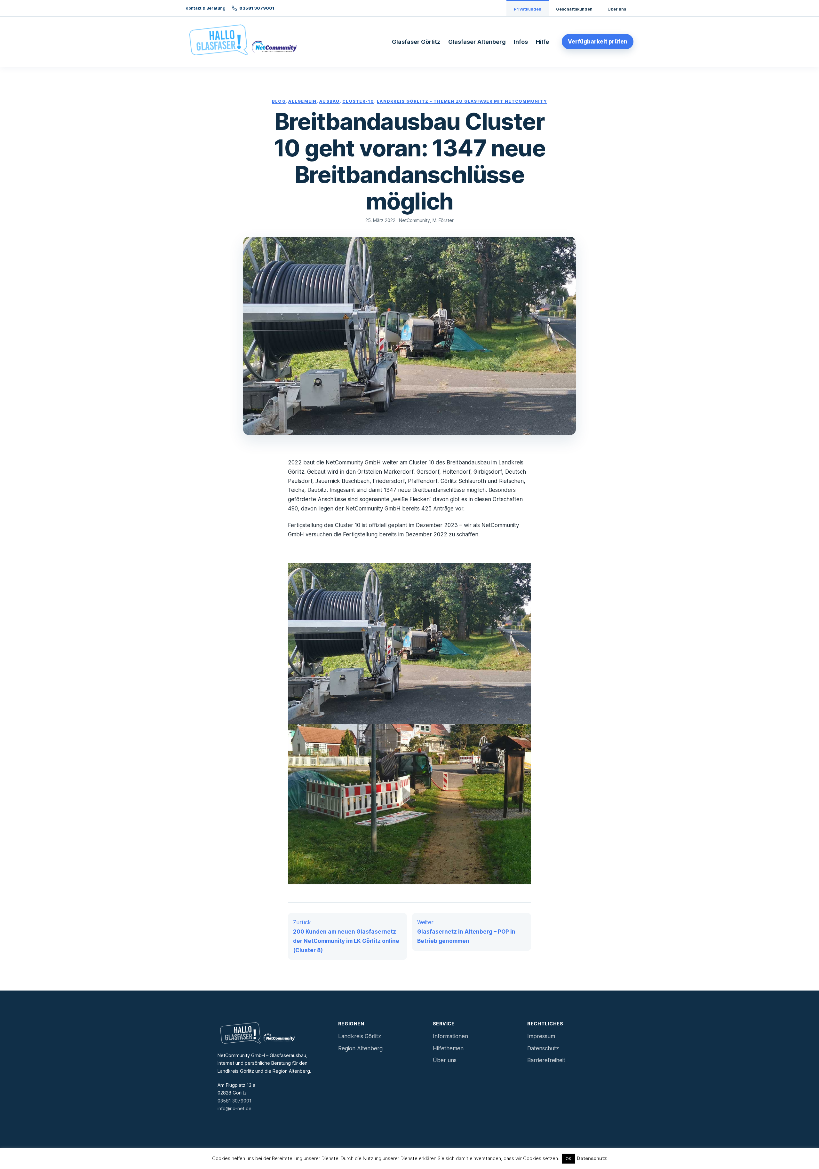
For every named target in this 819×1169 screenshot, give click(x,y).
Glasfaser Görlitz (416, 41)
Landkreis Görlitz (359, 1036)
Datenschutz (543, 1048)
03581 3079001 (234, 1100)
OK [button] (568, 1158)
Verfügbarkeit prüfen (597, 41)
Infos (521, 41)
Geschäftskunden (574, 9)
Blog (279, 101)
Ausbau (329, 101)
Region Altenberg (360, 1048)
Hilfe (542, 41)
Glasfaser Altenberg (477, 41)
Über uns (617, 9)
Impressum (541, 1036)
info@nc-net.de (234, 1108)
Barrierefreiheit (546, 1060)
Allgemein (302, 101)
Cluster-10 (358, 101)
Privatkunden (527, 9)
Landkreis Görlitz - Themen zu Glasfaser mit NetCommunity (462, 101)
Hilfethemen (448, 1048)
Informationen (450, 1036)
